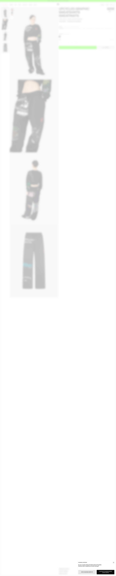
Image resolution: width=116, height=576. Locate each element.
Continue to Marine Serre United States (105, 572)
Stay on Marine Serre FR (87, 572)
